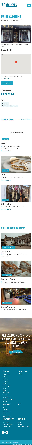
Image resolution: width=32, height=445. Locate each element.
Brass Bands (6, 416)
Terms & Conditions (16, 444)
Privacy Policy (27, 444)
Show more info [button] (6, 151)
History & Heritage (8, 247)
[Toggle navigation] (29, 5)
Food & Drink (6, 397)
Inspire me (22, 419)
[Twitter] (6, 433)
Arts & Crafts (7, 275)
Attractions (6, 374)
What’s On (6, 404)
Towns (4, 395)
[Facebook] (3, 433)
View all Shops (26, 119)
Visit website (7, 83)
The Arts (5, 379)
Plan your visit (8, 419)
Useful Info (6, 422)
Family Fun (6, 392)
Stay (19, 404)
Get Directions (5, 78)
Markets (5, 409)
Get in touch (6, 427)
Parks (4, 388)
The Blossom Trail (22, 372)
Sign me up (16, 352)
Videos (20, 424)
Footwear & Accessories (9, 106)
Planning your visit (8, 424)
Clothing (4, 103)
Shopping (5, 381)
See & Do (6, 371)
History (5, 390)
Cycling (5, 383)
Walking (5, 377)
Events (5, 407)
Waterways (6, 386)
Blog (19, 422)
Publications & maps (24, 427)
